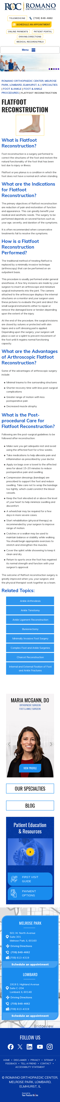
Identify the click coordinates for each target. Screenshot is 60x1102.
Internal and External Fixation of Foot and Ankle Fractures (30, 668)
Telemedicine (17, 18)
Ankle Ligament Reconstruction (30, 619)
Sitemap (48, 1060)
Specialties (49, 84)
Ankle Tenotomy (30, 610)
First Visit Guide (30, 879)
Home (6, 1060)
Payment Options (29, 893)
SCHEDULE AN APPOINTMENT (33, 24)
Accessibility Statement (30, 1067)
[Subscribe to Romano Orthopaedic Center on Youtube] (39, 1047)
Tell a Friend (28, 1063)
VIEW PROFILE (30, 768)
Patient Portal (43, 31)
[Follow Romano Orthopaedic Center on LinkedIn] (30, 1047)
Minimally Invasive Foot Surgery (30, 638)
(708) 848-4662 (43, 18)
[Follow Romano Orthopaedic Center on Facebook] (10, 1047)
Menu (25, 50)
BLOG (30, 805)
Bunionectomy (30, 629)
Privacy (35, 1060)
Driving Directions (30, 36)
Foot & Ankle (12, 88)
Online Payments (18, 31)
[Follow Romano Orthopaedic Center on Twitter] (20, 1047)
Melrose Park (30, 923)
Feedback (11, 1063)
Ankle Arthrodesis (30, 600)
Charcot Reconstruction (30, 657)
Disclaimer (20, 1060)
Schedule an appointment (30, 964)
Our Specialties (30, 788)
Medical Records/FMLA (30, 42)
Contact (45, 1063)
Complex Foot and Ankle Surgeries (30, 647)
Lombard (30, 974)
